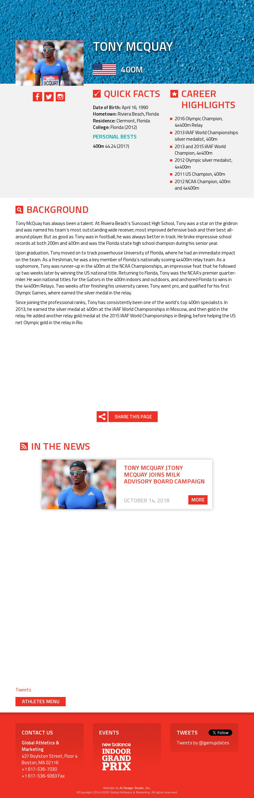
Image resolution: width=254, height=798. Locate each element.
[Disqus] (127, 592)
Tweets (23, 689)
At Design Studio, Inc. (135, 788)
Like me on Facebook (37, 96)
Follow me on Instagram (60, 96)
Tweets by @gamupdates (203, 742)
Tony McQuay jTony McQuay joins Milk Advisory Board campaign (164, 474)
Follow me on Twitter (49, 96)
